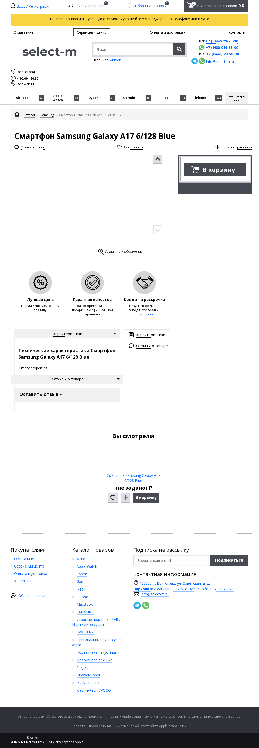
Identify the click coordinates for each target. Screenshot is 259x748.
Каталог (29, 115)
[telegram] (194, 61)
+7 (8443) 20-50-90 (222, 53)
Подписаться (229, 560)
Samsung (47, 115)
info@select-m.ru (220, 61)
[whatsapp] (202, 61)
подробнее (144, 314)
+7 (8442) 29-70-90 (222, 41)
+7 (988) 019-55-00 (222, 47)
